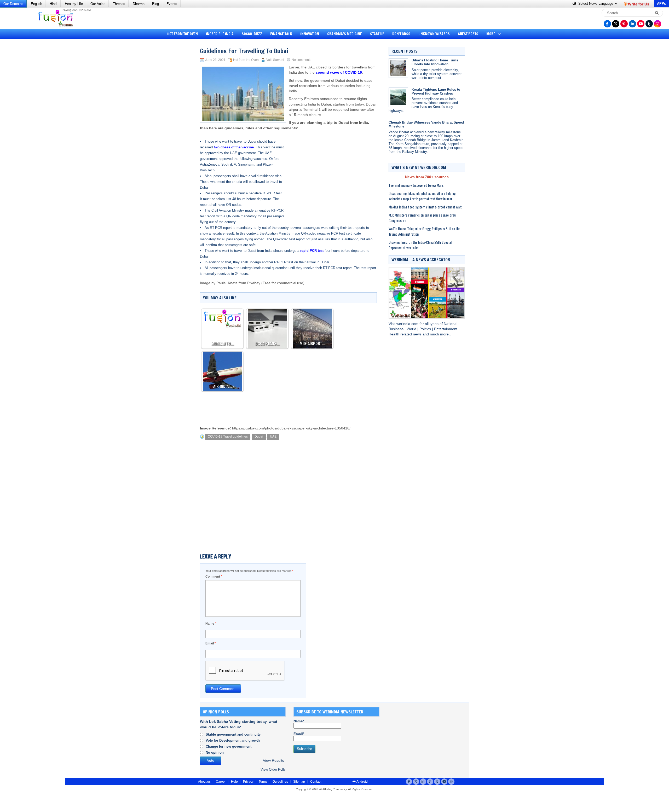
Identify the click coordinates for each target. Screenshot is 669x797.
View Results (273, 761)
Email (210, 643)
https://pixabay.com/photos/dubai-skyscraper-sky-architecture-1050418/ (291, 428)
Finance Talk (281, 34)
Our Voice (97, 4)
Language (596, 3)
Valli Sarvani (275, 60)
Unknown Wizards (434, 34)
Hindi (53, 4)
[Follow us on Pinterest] (624, 24)
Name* (298, 721)
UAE (273, 436)
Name (210, 623)
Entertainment (446, 329)
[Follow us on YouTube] (640, 24)
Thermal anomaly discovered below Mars (416, 185)
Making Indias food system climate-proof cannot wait (425, 207)
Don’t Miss (401, 34)
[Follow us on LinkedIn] (632, 24)
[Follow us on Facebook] (607, 24)
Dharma (139, 4)
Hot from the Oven (182, 34)
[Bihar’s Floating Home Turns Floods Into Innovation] (398, 68)
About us (204, 781)
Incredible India (220, 34)
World (412, 329)
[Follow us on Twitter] (615, 24)
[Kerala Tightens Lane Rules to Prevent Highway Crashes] (398, 97)
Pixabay (253, 283)
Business (397, 329)
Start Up (377, 34)
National (451, 324)
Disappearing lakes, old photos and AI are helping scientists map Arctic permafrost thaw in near (422, 195)
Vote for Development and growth (233, 740)
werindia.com (407, 324)
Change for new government (228, 746)
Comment (213, 576)
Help (234, 781)
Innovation (309, 34)
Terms (263, 781)
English (36, 4)
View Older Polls (273, 769)
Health (394, 334)
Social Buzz (252, 34)
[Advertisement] (23, 121)
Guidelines (280, 781)
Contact (315, 781)
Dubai (259, 436)
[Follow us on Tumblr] (649, 24)
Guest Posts (468, 34)
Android (362, 781)
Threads (119, 4)
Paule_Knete (227, 283)
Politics (425, 329)
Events (171, 4)
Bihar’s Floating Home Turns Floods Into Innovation (435, 62)
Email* (298, 734)
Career (221, 781)
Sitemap (299, 781)
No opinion (215, 752)
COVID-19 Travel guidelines (228, 436)
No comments (301, 60)
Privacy (248, 781)
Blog (155, 4)
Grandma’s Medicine (344, 34)
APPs (661, 3)
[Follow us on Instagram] (657, 24)
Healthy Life (74, 4)
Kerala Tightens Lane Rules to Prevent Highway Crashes (436, 91)
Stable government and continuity (233, 734)
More (491, 34)
